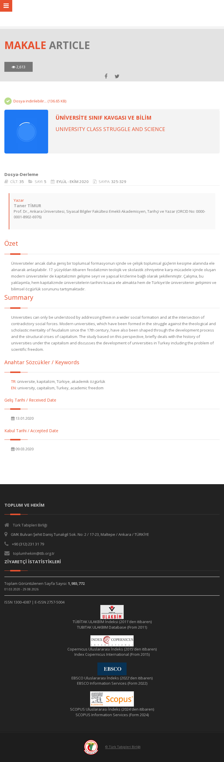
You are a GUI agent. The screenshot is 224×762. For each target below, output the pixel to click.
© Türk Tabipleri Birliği (123, 747)
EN (13, 387)
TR (13, 381)
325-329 (118, 181)
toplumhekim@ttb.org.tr (34, 553)
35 (21, 181)
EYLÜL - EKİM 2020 (73, 181)
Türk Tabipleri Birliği (30, 525)
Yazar (19, 200)
